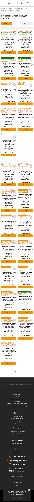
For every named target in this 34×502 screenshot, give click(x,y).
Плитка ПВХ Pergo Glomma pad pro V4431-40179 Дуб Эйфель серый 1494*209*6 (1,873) (8, 351)
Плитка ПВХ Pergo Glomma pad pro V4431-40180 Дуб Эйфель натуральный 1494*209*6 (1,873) (25, 325)
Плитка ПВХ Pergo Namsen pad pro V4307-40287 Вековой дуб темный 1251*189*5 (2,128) (8, 274)
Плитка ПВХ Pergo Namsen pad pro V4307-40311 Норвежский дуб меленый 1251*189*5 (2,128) (25, 249)
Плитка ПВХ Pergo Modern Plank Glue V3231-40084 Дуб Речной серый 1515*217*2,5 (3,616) (25, 66)
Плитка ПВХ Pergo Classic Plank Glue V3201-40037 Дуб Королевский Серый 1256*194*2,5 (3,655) (8, 40)
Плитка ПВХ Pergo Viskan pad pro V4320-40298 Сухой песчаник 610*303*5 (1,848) (8, 221)
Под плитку (5, 28)
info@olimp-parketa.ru (18, 461)
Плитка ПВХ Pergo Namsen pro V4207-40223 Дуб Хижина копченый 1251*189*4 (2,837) (8, 172)
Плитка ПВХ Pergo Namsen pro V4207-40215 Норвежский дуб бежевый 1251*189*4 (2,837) (8, 198)
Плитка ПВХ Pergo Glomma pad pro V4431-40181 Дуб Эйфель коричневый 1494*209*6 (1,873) (8, 325)
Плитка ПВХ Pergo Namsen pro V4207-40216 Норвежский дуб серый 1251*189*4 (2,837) (25, 172)
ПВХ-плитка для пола (26, 28)
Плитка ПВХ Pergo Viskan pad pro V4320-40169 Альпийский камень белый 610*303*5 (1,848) (9, 249)
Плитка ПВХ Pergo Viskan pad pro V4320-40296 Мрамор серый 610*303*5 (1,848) (25, 197)
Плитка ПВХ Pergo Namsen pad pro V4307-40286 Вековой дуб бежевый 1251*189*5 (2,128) (25, 274)
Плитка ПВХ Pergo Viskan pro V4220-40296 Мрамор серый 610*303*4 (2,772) (25, 298)
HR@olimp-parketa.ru (17, 471)
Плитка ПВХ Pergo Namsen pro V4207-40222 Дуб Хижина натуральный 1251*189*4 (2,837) (8, 142)
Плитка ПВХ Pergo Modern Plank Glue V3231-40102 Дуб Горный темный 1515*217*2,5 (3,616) (8, 66)
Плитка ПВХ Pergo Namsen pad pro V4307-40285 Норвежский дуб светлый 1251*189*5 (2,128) (8, 300)
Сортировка (27, 23)
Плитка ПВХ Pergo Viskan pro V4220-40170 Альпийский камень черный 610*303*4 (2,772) (9, 117)
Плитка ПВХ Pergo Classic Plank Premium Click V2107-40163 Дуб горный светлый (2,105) (8, 90)
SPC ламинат (14, 28)
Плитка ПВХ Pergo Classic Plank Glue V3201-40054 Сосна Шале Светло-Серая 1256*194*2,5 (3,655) (25, 40)
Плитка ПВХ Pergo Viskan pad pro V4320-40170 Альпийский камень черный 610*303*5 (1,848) (25, 223)
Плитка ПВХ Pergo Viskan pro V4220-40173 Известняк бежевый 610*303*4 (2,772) (25, 116)
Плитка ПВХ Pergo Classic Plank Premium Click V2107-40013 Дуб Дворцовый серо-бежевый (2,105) (25, 91)
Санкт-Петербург (18, 464)
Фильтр (6, 23)
